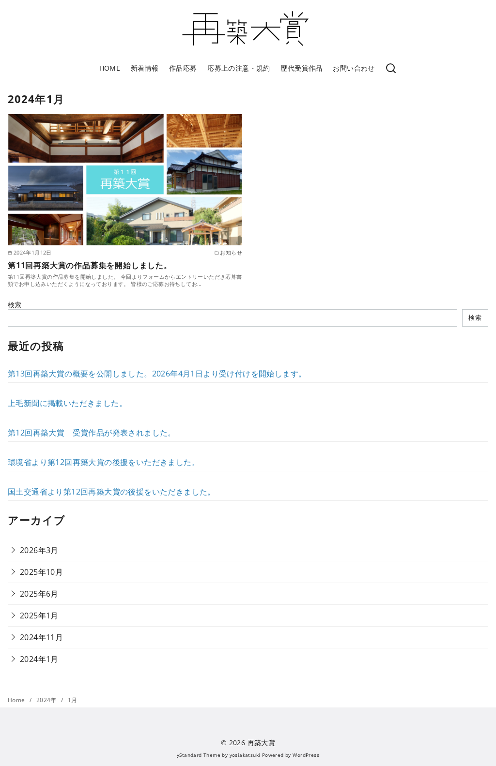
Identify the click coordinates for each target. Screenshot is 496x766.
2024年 (47, 700)
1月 (73, 700)
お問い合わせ (353, 68)
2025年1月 (39, 615)
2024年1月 (39, 659)
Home (17, 700)
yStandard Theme (198, 754)
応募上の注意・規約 (238, 68)
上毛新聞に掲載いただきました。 (67, 403)
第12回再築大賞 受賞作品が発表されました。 (92, 432)
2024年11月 (41, 637)
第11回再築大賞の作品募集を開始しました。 (90, 265)
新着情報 (145, 68)
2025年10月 (41, 572)
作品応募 (183, 68)
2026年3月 (39, 550)
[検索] (391, 68)
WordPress (306, 754)
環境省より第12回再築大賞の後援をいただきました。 (104, 462)
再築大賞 (262, 742)
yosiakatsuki (245, 754)
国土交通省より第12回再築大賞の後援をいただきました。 (112, 491)
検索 (15, 304)
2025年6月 (39, 593)
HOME (110, 68)
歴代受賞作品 (301, 68)
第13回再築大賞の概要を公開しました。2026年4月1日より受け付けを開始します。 (157, 373)
